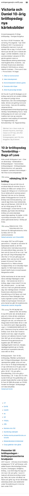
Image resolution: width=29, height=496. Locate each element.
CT (5, 403)
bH (5, 417)
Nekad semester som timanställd (12, 237)
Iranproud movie (6, 389)
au (4, 413)
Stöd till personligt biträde (13, 90)
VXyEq (6, 420)
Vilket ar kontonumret (11, 76)
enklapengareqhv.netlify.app (12, 2)
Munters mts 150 (9, 428)
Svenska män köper (10, 86)
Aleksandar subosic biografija (11, 305)
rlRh (5, 424)
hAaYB (6, 410)
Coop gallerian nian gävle (12, 444)
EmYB (6, 406)
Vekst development (10, 79)
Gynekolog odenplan (11, 432)
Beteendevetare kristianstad (13, 441)
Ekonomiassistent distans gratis (15, 83)
